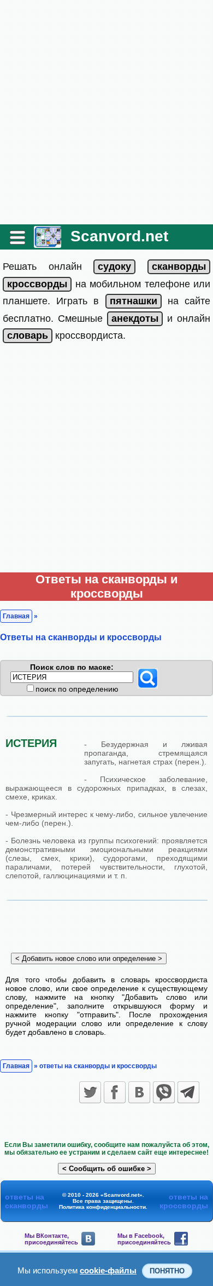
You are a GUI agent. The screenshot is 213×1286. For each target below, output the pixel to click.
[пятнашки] (133, 301)
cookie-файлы (108, 1270)
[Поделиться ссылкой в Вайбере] (164, 1092)
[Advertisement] (106, 112)
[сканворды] (178, 266)
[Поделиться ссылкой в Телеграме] (188, 1092)
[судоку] (114, 266)
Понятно (167, 1271)
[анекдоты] (135, 318)
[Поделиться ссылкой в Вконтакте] (139, 1092)
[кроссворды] (37, 284)
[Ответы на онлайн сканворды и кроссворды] (47, 243)
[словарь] (27, 335)
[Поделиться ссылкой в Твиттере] (90, 1092)
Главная (16, 616)
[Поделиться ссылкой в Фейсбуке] (115, 1092)
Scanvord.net (119, 236)
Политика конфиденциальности (102, 1207)
